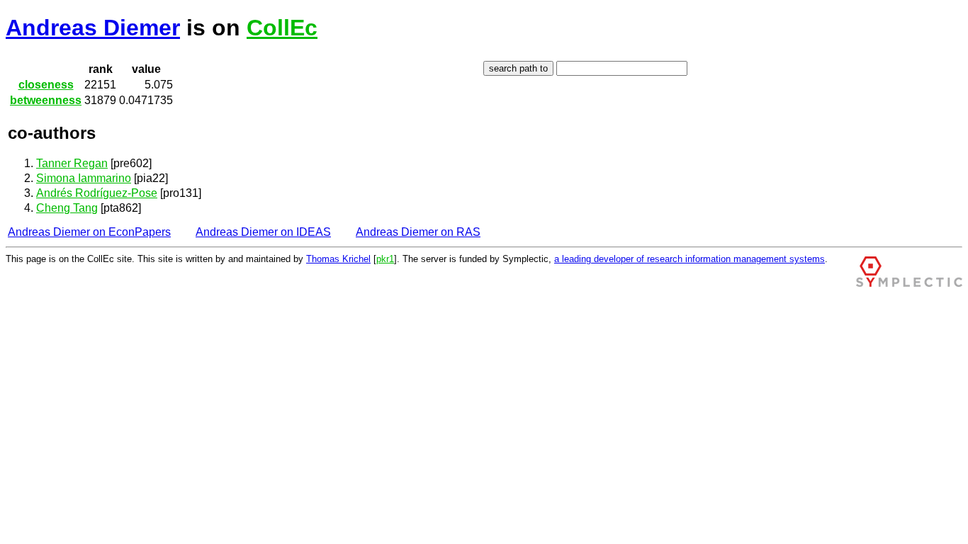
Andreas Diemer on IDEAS (263, 232)
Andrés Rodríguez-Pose (96, 193)
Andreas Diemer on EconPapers (89, 232)
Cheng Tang (67, 208)
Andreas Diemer (93, 27)
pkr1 (385, 259)
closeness (46, 85)
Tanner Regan (72, 163)
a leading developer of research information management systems (689, 259)
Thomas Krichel (338, 259)
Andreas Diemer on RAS (418, 232)
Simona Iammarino (83, 178)
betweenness (45, 100)
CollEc (282, 27)
